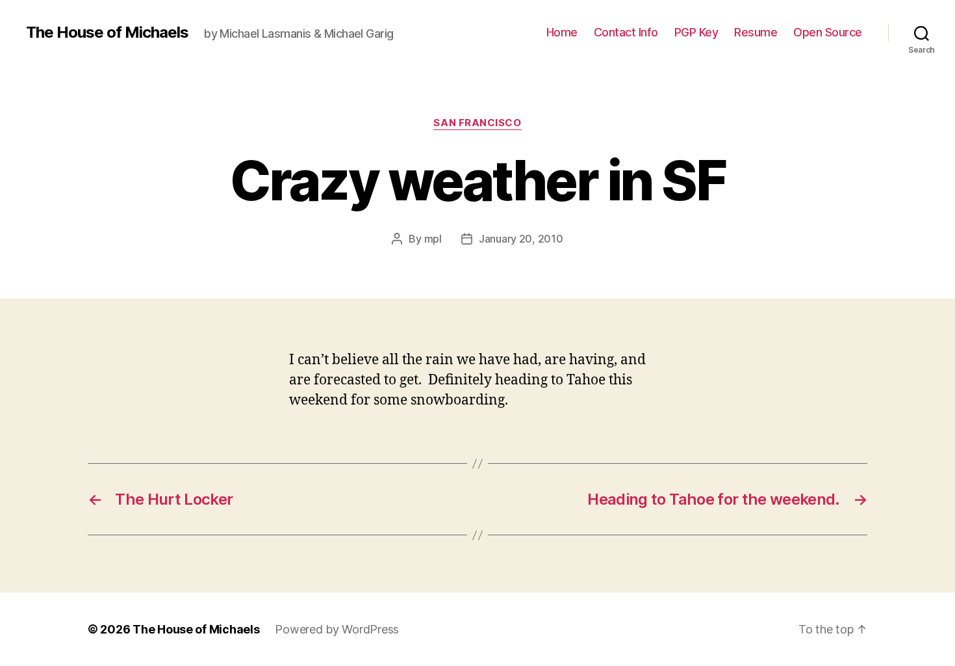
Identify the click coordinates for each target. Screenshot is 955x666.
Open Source (827, 32)
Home (562, 32)
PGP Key (696, 32)
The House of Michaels (107, 32)
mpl (433, 238)
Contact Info (626, 32)
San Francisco (477, 123)
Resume (755, 32)
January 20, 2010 (521, 238)
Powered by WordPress (337, 629)
